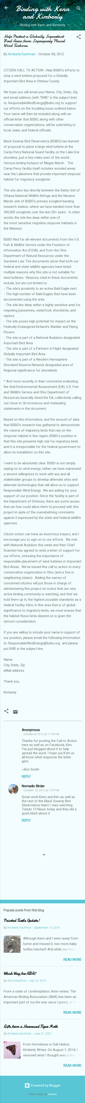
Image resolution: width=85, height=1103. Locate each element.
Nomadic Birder (33, 786)
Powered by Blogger (45, 1085)
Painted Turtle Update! (22, 920)
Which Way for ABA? (20, 973)
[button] (78, 37)
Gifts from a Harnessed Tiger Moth (31, 1026)
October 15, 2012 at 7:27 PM (41, 790)
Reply (26, 776)
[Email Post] (15, 713)
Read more (72, 959)
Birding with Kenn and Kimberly (42, 12)
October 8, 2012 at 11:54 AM (41, 734)
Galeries (52, 1094)
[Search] (78, 9)
